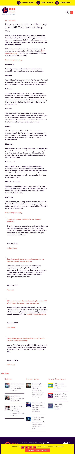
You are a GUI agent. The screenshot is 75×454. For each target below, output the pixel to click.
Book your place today (13, 60)
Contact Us (32, 443)
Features (10, 290)
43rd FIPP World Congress (36, 314)
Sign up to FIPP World (37, 450)
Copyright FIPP (43, 443)
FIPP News (11, 327)
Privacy (24, 443)
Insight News (12, 248)
